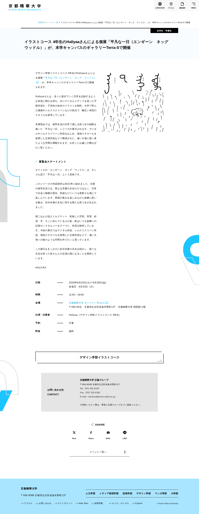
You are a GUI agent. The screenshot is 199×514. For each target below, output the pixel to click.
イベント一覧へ (98, 452)
